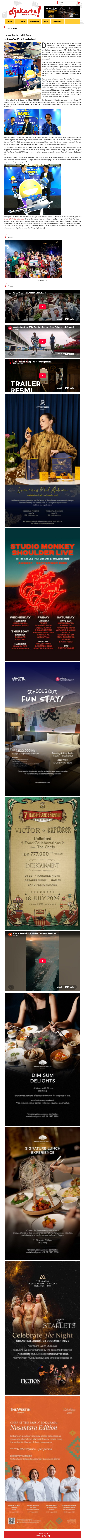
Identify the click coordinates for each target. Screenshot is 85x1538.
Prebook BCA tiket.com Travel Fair (14, 219)
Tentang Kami (43, 1533)
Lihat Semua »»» (42, 280)
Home (10, 22)
